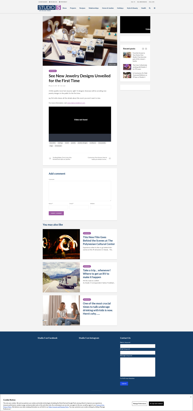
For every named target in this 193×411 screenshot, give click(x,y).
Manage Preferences (139, 403)
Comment (51, 179)
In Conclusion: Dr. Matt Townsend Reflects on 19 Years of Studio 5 (140, 75)
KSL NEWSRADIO (142, 2)
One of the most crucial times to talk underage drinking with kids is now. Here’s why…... (98, 308)
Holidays (120, 8)
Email (71, 203)
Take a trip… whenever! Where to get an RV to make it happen (97, 274)
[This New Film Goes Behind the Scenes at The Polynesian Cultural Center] (61, 244)
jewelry (73, 143)
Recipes (82, 8)
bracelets (52, 143)
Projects (73, 8)
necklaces (93, 143)
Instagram (43, 2)
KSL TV (133, 2)
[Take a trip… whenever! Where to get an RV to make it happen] (61, 277)
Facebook (53, 2)
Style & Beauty (132, 8)
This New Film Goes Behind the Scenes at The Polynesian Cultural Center (99, 241)
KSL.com (151, 2)
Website (92, 203)
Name (51, 203)
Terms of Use (100, 405)
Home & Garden (108, 8)
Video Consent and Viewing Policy (59, 407)
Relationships (94, 8)
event (67, 143)
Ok (190, 396)
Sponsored (53, 71)
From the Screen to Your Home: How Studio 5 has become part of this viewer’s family (139, 57)
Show (65, 8)
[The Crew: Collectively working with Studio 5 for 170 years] (127, 67)
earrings (60, 143)
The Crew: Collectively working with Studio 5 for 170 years (140, 67)
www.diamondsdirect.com (76, 103)
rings (51, 146)
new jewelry (102, 143)
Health (143, 8)
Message (126, 355)
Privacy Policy (7, 407)
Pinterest (63, 2)
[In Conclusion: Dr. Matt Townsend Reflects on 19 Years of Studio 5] (127, 75)
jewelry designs (82, 143)
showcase (58, 146)
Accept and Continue (156, 403)
